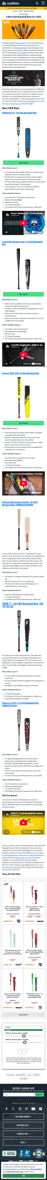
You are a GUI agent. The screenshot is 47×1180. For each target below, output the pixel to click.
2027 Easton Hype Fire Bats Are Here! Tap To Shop (22, 8)
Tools (22, 1142)
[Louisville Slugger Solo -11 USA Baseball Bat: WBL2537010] (23, 268)
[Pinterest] (26, 1108)
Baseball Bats (20, 1075)
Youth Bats (23, 1078)
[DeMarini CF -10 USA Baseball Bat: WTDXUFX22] (23, 137)
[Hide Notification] (45, 8)
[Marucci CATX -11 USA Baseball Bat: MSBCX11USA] (23, 730)
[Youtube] (33, 1108)
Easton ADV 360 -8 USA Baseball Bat (20, 373)
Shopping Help (22, 1125)
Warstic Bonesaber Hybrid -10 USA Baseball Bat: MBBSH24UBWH (19, 503)
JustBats (23, 53)
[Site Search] (37, 3)
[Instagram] (20, 1108)
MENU (43, 4)
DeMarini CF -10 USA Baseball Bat (19, 112)
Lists (29, 1075)
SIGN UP (39, 1094)
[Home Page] (11, 3)
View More (23, 1015)
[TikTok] (40, 1108)
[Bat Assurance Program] (23, 78)
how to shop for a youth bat (25, 857)
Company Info (22, 1133)
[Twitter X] (13, 1108)
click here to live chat (13, 103)
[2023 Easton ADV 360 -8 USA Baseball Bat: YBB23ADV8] (23, 397)
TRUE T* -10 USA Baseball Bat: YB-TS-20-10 (23, 605)
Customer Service (22, 1116)
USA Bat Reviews (35, 855)
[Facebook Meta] (6, 1108)
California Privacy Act (14, 1171)
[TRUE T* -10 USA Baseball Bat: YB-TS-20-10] (23, 631)
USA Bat (36, 1075)
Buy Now (23, 163)
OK (23, 1176)
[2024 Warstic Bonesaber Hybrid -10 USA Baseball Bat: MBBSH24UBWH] (23, 529)
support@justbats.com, (30, 101)
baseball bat (19, 43)
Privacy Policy (36, 1169)
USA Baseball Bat (20, 48)
